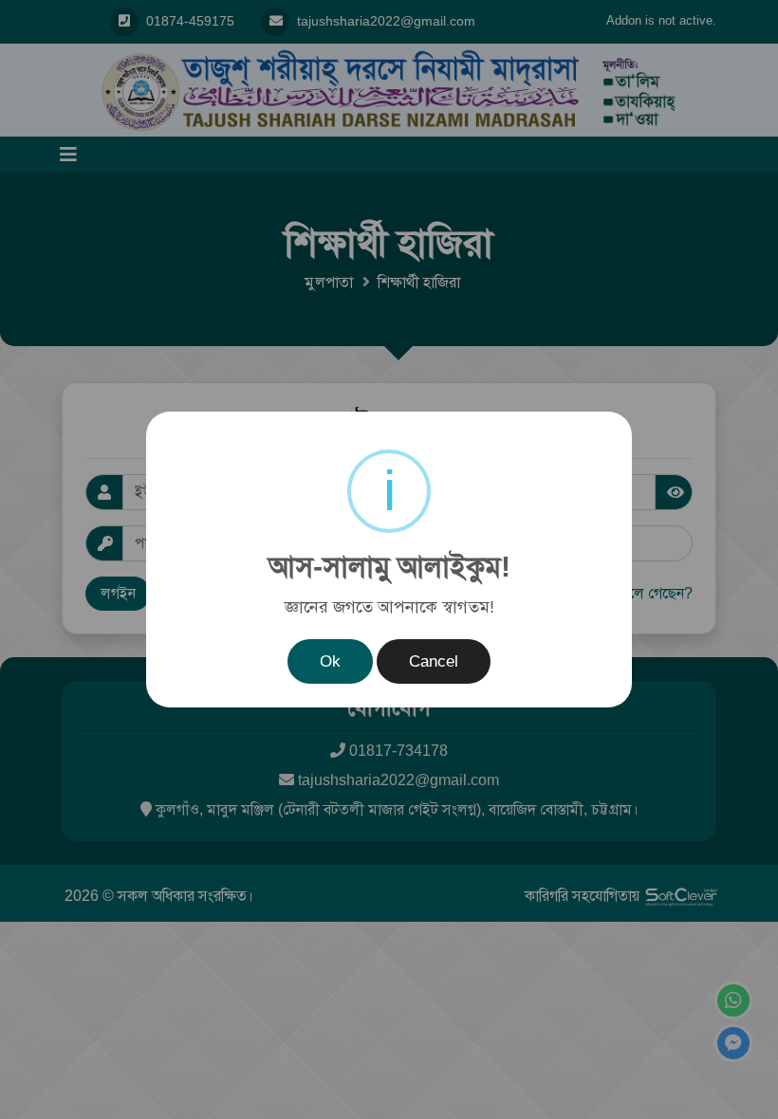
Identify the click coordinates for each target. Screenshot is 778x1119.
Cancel (433, 661)
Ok (330, 661)
